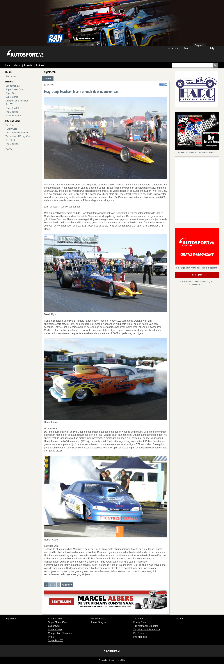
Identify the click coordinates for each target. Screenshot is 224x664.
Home (7, 65)
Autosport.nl (173, 48)
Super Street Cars (14, 89)
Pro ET (8, 104)
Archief (47, 78)
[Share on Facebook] (160, 84)
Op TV (8, 149)
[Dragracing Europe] (198, 131)
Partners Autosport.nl (187, 153)
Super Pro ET (12, 108)
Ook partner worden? (207, 153)
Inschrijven (197, 275)
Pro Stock (10, 140)
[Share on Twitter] (163, 84)
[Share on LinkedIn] (166, 84)
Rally (212, 48)
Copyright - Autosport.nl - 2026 (112, 660)
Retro (186, 48)
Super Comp (11, 97)
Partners (40, 65)
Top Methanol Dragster (16, 132)
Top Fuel (9, 125)
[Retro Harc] (197, 89)
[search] (215, 65)
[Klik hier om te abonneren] (197, 247)
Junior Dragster (13, 115)
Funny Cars (11, 128)
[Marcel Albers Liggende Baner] (105, 599)
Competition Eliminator (16, 100)
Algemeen (10, 76)
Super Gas (10, 93)
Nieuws (17, 65)
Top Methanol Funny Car (17, 136)
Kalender (28, 65)
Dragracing (199, 45)
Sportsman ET (12, 85)
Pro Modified (11, 111)
